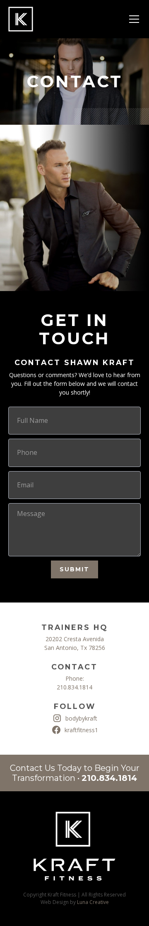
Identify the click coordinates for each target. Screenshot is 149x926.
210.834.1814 (74, 687)
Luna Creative (93, 902)
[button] (132, 19)
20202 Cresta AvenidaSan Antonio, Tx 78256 (74, 643)
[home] (20, 19)
